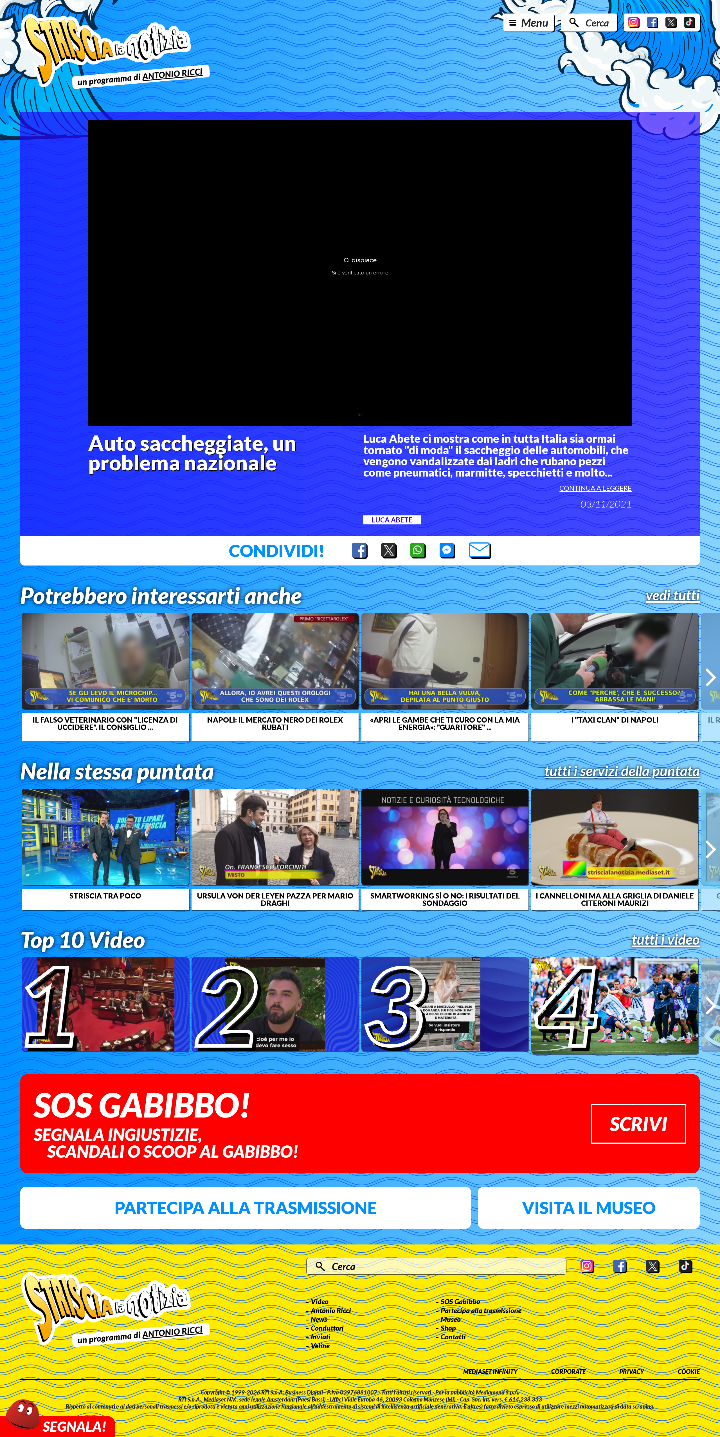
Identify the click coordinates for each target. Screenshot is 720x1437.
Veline (320, 1345)
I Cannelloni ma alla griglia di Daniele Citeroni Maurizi (615, 899)
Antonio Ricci (331, 1310)
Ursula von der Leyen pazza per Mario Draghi (275, 899)
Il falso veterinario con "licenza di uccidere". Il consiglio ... (105, 723)
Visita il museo (589, 1207)
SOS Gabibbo (460, 1301)
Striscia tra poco (105, 895)
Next (710, 677)
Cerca (597, 22)
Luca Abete (392, 520)
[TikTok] (689, 22)
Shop (448, 1328)
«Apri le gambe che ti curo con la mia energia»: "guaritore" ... (445, 723)
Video (319, 1301)
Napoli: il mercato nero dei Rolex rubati (275, 723)
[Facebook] (652, 22)
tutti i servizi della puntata (622, 771)
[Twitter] (671, 22)
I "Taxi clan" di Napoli (614, 719)
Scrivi (638, 1123)
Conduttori (327, 1328)
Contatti (453, 1336)
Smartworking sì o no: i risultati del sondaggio (445, 899)
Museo (451, 1319)
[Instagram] (634, 22)
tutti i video (666, 939)
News (319, 1319)
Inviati (320, 1336)
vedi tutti (673, 595)
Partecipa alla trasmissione (245, 1207)
